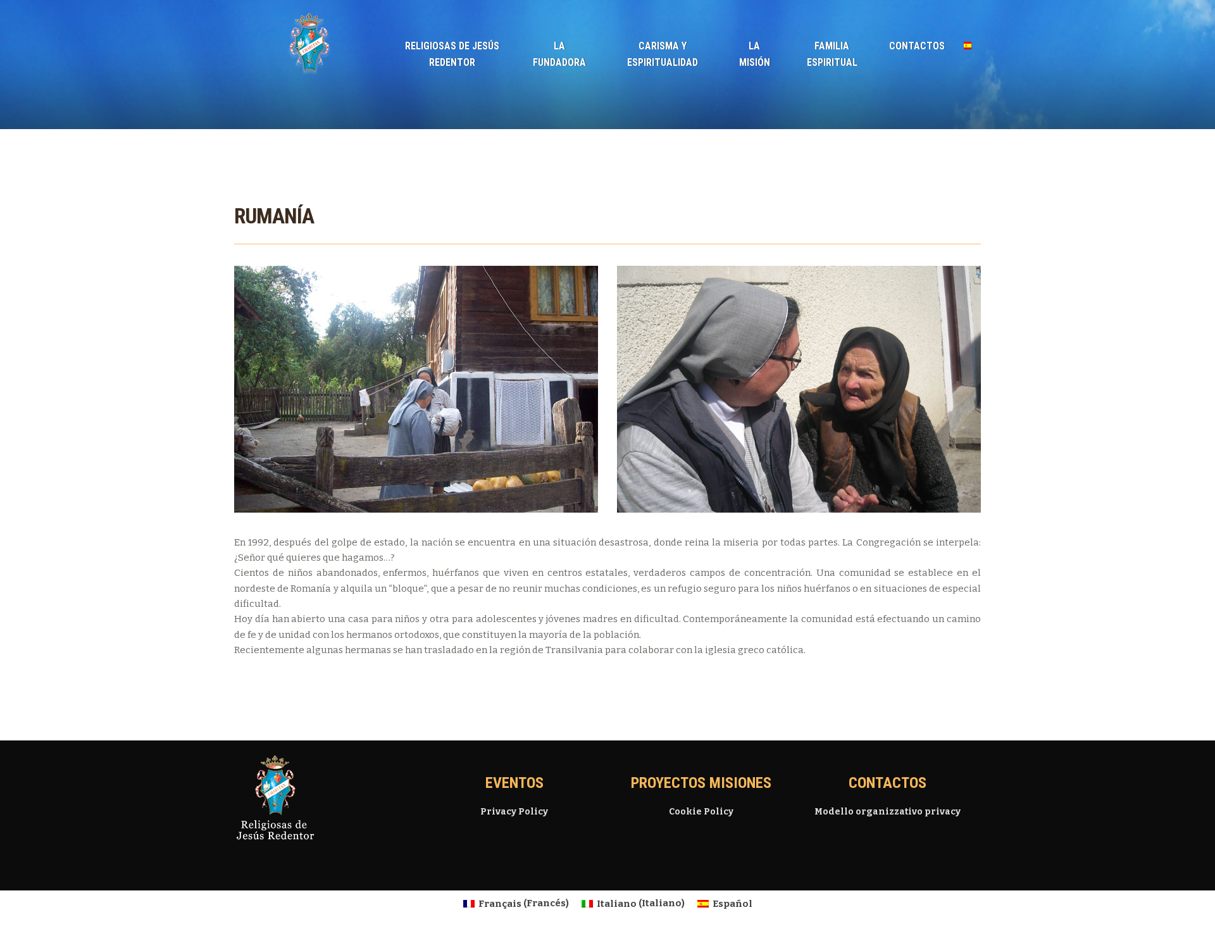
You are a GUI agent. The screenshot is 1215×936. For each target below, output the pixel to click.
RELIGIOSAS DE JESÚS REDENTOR (452, 54)
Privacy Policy (514, 811)
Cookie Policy (701, 811)
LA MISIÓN (754, 54)
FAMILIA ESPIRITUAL (832, 54)
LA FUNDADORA (559, 54)
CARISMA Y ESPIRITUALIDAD (662, 54)
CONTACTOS (917, 46)
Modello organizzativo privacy (887, 811)
